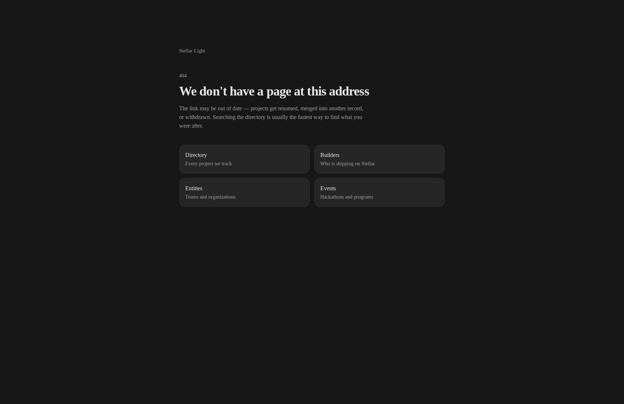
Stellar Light (192, 51)
